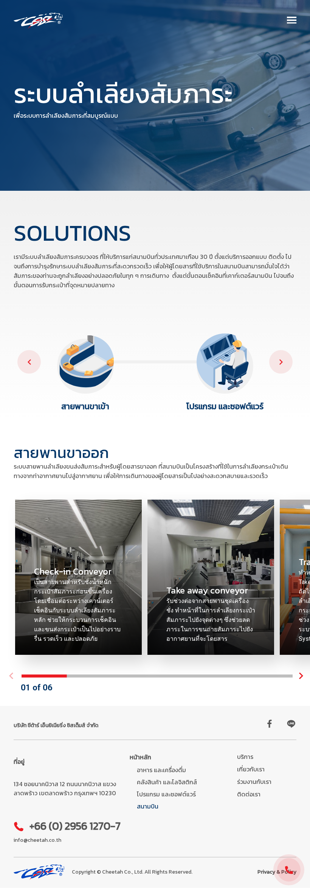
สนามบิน (147, 806)
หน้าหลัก (140, 757)
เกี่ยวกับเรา (251, 769)
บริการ (245, 756)
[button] (292, 20)
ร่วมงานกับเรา (254, 781)
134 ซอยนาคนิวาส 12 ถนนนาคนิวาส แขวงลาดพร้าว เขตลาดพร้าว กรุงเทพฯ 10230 (65, 788)
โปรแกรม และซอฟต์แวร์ (166, 794)
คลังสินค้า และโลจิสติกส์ (167, 782)
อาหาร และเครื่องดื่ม (161, 769)
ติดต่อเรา (248, 794)
